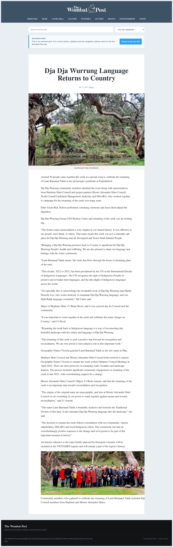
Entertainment (127, 19)
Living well (58, 19)
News (45, 19)
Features (86, 19)
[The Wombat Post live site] (86, 8)
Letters (99, 19)
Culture (72, 19)
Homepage (32, 19)
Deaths (111, 19)
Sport (142, 19)
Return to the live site (131, 42)
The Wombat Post (15, 526)
